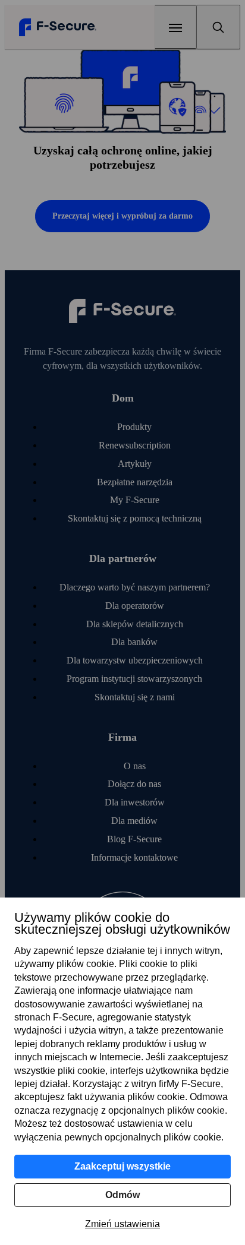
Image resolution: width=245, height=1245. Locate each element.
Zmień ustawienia (122, 1224)
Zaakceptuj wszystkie (122, 1166)
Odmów (122, 1195)
